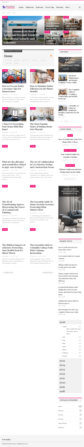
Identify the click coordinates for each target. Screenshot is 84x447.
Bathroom (30, 7)
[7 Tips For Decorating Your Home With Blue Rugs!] (14, 114)
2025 (62, 360)
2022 (62, 373)
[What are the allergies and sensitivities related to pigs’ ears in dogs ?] (14, 152)
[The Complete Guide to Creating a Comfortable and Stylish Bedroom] (62, 92)
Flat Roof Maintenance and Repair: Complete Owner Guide (68, 79)
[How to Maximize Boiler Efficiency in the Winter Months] (42, 76)
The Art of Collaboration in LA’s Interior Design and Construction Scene (42, 164)
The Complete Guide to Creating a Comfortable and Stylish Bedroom (68, 94)
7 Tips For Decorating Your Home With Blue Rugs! (13, 126)
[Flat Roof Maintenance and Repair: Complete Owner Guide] (62, 78)
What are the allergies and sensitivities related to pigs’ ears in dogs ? (14, 164)
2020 (62, 382)
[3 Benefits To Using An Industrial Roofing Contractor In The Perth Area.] (62, 108)
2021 (62, 378)
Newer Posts (47, 272)
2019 (62, 386)
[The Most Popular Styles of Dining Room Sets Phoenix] (42, 114)
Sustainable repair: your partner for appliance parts (72, 42)
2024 (62, 365)
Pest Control (70, 150)
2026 (62, 322)
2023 (62, 369)
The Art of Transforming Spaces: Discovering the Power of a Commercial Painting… (13, 207)
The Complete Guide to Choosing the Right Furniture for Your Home (72, 28)
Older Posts (8, 272)
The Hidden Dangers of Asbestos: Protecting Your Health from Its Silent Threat (13, 249)
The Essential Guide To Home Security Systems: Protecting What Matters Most (42, 205)
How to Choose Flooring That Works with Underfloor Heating (53, 28)
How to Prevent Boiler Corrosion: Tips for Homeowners (13, 89)
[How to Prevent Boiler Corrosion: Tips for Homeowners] (14, 76)
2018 (62, 391)
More (67, 7)
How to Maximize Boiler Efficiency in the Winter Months (41, 89)
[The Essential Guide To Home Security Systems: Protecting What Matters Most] (42, 192)
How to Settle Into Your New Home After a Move (74, 331)
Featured (34, 60)
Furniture (8, 63)
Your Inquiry (5, 2)
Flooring (59, 7)
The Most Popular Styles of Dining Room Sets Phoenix (41, 126)
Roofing (60, 415)
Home (21, 7)
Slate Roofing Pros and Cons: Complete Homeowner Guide (70, 60)
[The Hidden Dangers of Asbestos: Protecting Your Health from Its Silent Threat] (14, 235)
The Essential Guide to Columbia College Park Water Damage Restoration (41, 249)
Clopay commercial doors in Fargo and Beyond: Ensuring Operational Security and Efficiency (22, 36)
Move (70, 135)
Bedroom (39, 7)
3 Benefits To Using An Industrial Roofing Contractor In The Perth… (68, 110)
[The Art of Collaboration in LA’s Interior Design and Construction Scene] (42, 152)
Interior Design (62, 423)
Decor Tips (49, 7)
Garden (16, 63)
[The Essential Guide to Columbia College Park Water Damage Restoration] (42, 235)
